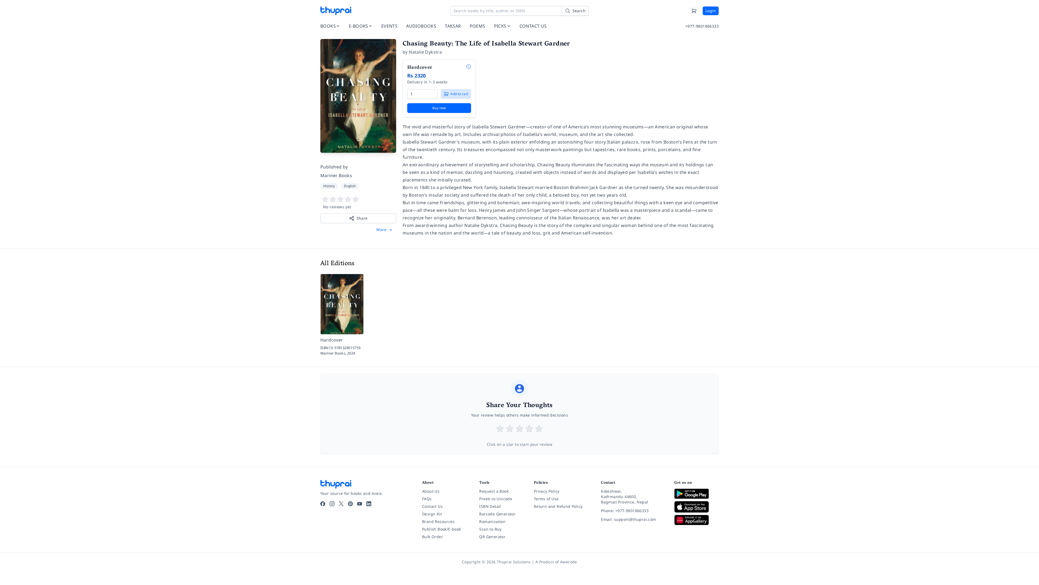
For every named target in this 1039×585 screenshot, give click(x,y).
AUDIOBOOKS (421, 26)
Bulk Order (432, 536)
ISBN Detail (490, 506)
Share (362, 218)
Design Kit (432, 513)
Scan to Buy (490, 529)
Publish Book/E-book (441, 529)
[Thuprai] (335, 10)
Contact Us (432, 506)
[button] (385, 229)
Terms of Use (546, 498)
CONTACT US (533, 26)
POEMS (477, 26)
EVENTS (389, 26)
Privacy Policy (547, 491)
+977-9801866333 (702, 26)
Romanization (492, 521)
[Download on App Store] (696, 507)
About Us (430, 491)
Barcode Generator (497, 513)
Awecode (568, 561)
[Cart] (694, 10)
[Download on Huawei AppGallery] (696, 520)
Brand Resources (438, 521)
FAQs (427, 498)
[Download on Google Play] (696, 494)
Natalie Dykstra (425, 52)
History (329, 186)
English (350, 186)
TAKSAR (453, 26)
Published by (334, 167)
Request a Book (494, 491)
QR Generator (492, 536)
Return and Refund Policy (558, 506)
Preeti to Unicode (495, 498)
